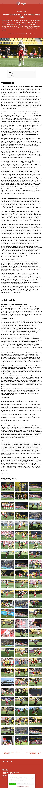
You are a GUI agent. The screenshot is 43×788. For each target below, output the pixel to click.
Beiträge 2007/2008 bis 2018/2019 (11, 772)
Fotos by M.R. (12, 76)
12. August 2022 (31, 33)
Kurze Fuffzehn (6, 770)
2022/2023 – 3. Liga (21, 11)
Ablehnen (19, 783)
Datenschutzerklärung (20, 786)
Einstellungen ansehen (28, 783)
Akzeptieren (12, 783)
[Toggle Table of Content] (33, 72)
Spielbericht (11, 75)
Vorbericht (11, 73)
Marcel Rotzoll (22, 33)
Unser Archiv (5, 769)
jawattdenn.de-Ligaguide (24, 149)
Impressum (26, 786)
